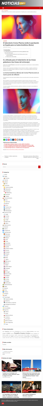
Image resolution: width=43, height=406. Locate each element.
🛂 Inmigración (6, 230)
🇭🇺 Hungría (6, 254)
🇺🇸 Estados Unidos (8, 248)
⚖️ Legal (6, 214)
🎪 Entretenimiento (7, 198)
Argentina (7, 331)
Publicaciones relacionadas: (11, 56)
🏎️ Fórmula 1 (7, 319)
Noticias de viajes (7, 358)
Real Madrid (34, 336)
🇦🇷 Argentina (7, 236)
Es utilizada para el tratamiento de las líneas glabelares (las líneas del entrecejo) (16, 52)
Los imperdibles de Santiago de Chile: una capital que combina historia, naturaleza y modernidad (11, 396)
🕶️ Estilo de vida (7, 212)
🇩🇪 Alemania (7, 234)
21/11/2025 (25, 378)
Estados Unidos (25, 333)
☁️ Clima (5, 174)
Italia (25, 335)
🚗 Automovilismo (8, 315)
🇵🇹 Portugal (7, 272)
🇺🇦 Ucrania (6, 279)
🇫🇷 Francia (6, 250)
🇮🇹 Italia (6, 257)
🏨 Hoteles (6, 178)
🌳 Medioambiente (7, 284)
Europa (32, 333)
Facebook (35, 333)
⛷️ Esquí (6, 313)
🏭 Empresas (7, 191)
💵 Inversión (7, 194)
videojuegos (36, 337)
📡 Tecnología (6, 297)
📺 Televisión (7, 209)
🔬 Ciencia (5, 180)
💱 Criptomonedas (8, 299)
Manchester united (5, 336)
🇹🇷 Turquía (6, 277)
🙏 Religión (5, 293)
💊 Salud (5, 295)
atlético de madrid (12, 331)
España (17, 333)
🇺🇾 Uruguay (6, 281)
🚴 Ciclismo (7, 317)
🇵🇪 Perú (6, 270)
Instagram (15, 335)
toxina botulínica (21, 149)
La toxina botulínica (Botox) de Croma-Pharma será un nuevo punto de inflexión (16, 55)
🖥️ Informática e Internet (10, 302)
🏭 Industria (7, 301)
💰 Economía (6, 185)
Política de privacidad (6, 352)
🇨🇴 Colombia (7, 243)
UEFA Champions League (25, 337)
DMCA (4, 354)
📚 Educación (7, 189)
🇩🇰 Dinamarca (7, 245)
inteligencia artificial (21, 335)
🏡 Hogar (6, 219)
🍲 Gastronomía (7, 225)
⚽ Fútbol (6, 311)
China (35, 331)
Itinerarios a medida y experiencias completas (10, 157)
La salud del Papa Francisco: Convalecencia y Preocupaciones (16, 147)
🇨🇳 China (6, 241)
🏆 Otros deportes (8, 322)
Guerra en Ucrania (11, 335)
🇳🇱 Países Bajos (8, 266)
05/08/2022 (5, 47)
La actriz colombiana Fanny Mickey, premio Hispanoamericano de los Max (19, 145)
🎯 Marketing (8, 192)
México (9, 336)
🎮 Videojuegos (7, 210)
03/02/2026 (5, 377)
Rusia (11, 337)
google (7, 335)
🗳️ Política (5, 291)
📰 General (5, 227)
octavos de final (16, 336)
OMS (20, 336)
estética (16, 149)
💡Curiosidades (6, 308)
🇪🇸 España (6, 246)
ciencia (38, 331)
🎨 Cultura (5, 182)
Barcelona (17, 331)
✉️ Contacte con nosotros (7, 351)
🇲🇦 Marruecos (7, 261)
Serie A (13, 337)
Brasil (21, 331)
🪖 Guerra (5, 228)
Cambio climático (30, 331)
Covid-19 (5, 333)
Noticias (9, 47)
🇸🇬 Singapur (7, 275)
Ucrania (19, 337)
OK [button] (2, 403)
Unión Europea (32, 337)
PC (23, 336)
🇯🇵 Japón (6, 259)
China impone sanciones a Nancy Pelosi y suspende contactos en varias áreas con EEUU (31, 157)
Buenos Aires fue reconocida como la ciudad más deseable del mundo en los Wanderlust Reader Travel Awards (31, 375)
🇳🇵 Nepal (6, 264)
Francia (4, 335)
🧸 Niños (6, 223)
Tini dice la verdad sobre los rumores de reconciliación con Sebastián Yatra (19, 146)
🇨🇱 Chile (6, 239)
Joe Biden (27, 335)
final (38, 333)
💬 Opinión (5, 288)
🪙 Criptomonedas (8, 187)
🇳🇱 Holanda (6, 252)
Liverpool (31, 335)
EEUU (8, 333)
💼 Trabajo (6, 196)
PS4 (30, 336)
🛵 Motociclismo (8, 320)
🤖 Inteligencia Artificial (9, 304)
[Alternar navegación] (3, 8)
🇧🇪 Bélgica (6, 237)
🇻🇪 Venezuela (7, 282)
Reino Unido (8, 337)
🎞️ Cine (6, 200)
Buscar (39, 167)
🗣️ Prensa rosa (7, 207)
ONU (22, 336)
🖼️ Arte (5, 183)
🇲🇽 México (6, 263)
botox (8, 149)
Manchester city (35, 335)
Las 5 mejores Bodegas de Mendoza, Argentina (29, 395)
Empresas (12, 333)
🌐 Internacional (7, 232)
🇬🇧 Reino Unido (7, 273)
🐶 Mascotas (7, 221)
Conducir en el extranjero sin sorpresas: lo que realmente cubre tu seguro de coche (11, 374)
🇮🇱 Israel (6, 255)
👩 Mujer (5, 286)
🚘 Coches (6, 216)
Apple (3, 331)
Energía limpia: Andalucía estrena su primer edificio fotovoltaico (17, 144)
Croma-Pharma (12, 149)
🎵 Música (6, 203)
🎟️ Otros (6, 205)
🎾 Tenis (6, 324)
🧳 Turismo (5, 306)
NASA (12, 336)
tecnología (16, 337)
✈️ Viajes (5, 176)
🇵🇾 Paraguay (7, 268)
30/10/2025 (25, 397)
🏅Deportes (6, 310)
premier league (27, 336)
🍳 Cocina (6, 218)
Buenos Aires (24, 331)
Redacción (29, 378)
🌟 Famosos (7, 201)
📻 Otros (5, 290)
